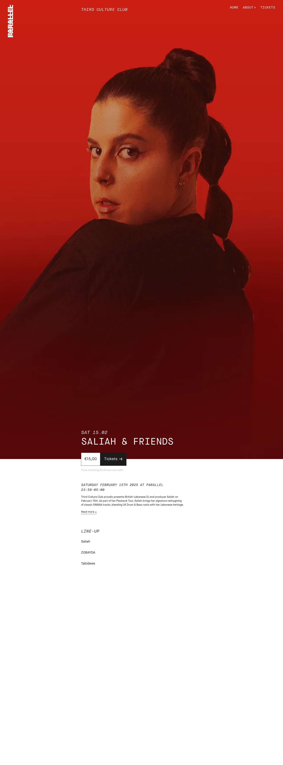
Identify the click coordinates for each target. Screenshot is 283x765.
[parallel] (10, 36)
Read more (87, 512)
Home (234, 7)
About (248, 7)
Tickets (267, 7)
